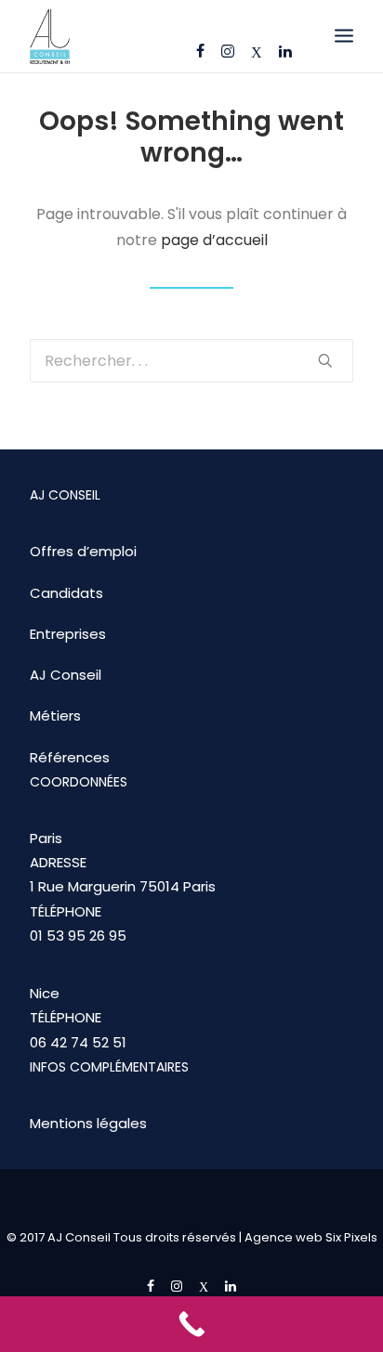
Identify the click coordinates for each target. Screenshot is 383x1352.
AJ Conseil (65, 674)
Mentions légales (88, 1123)
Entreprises (68, 634)
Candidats (66, 593)
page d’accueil (214, 240)
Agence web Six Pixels (310, 1237)
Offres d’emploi (83, 551)
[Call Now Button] (191, 1324)
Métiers (55, 715)
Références (70, 757)
